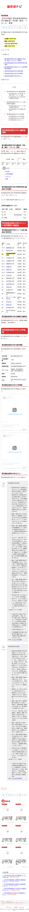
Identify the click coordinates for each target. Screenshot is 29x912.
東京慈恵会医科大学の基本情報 (14, 71)
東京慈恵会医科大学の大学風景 (14, 73)
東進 (6, 178)
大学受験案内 (9, 174)
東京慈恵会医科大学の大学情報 (15, 114)
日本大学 (9, 275)
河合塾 (7, 171)
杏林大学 (9, 287)
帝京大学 (9, 301)
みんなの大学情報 (17, 639)
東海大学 (9, 304)
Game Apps (21, 907)
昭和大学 (9, 269)
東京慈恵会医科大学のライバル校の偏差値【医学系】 (17, 106)
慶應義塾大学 (10, 247)
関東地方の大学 (4, 15)
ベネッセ (8, 176)
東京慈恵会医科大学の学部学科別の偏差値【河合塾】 (17, 97)
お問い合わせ (8, 907)
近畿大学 (9, 266)
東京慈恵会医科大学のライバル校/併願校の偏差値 (16, 102)
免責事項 (16, 907)
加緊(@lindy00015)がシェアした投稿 (12, 430)
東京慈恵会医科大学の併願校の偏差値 (17, 110)
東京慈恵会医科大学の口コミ (13, 76)
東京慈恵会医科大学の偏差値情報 (16, 91)
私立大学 (4, 788)
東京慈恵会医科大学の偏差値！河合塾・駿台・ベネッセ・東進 (17, 94)
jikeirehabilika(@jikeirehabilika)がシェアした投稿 (15, 468)
